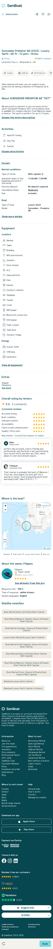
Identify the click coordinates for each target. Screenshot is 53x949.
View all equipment (12, 365)
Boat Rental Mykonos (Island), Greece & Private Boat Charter (26, 620)
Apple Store (29, 821)
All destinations (9, 806)
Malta (4, 800)
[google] (7, 883)
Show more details (12, 216)
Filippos (15, 62)
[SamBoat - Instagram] (9, 860)
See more (6, 388)
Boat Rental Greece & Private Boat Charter (24, 612)
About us (6, 741)
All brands (32, 769)
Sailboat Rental (35, 749)
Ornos (7, 58)
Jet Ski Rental (34, 755)
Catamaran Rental (36, 752)
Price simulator (8, 752)
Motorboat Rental (36, 741)
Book (45, 943)
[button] (5, 506)
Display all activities (13, 151)
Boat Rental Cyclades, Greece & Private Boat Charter (26, 629)
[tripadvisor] (9, 895)
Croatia (5, 789)
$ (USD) (25, 915)
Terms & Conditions (10, 927)
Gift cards (6, 758)
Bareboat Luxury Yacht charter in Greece (23, 688)
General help (34, 789)
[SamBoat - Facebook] (4, 860)
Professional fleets (11, 755)
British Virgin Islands (11, 803)
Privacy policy (34, 924)
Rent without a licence (38, 761)
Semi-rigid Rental (36, 743)
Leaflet (48, 548)
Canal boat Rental (36, 758)
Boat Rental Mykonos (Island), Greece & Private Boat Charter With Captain (26, 664)
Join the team (8, 743)
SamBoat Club (8, 761)
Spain (4, 794)
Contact (32, 794)
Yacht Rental (34, 746)
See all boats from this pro (30, 583)
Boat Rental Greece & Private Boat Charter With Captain (26, 654)
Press (4, 766)
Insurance (6, 749)
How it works (34, 792)
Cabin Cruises (34, 763)
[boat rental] (12, 5)
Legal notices (7, 924)
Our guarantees (9, 746)
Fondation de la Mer (11, 769)
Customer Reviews (10, 763)
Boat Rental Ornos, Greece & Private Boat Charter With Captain (26, 673)
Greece (5, 792)
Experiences (7, 772)
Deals (30, 766)
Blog (4, 775)
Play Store (28, 829)
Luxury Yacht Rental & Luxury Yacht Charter (24, 637)
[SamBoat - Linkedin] (15, 860)
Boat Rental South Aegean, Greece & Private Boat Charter (26, 645)
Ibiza (4, 797)
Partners (32, 927)
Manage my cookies (37, 797)
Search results (11, 14)
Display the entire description (18, 117)
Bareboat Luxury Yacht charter (18, 681)
